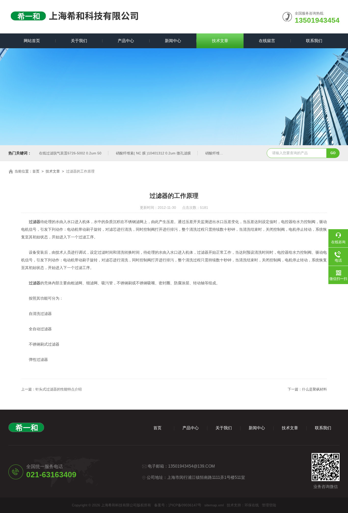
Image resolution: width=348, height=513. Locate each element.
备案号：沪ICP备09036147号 (177, 505)
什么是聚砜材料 (314, 389)
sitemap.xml (214, 505)
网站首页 (32, 41)
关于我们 (79, 41)
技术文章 (220, 41)
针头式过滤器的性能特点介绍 (58, 389)
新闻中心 (173, 41)
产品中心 (126, 41)
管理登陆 (269, 505)
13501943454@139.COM (191, 466)
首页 (35, 171)
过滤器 (34, 221)
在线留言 (267, 41)
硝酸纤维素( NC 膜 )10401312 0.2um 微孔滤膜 (153, 153)
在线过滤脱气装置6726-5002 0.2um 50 (70, 153)
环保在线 (252, 505)
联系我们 (314, 41)
